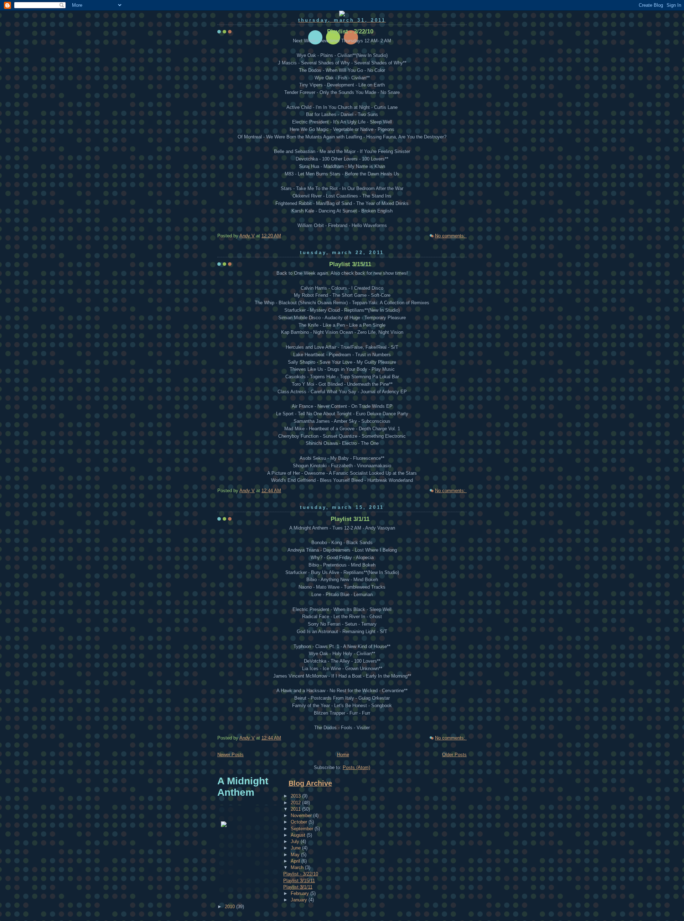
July (296, 841)
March (298, 867)
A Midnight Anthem (242, 786)
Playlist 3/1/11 (350, 519)
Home (343, 754)
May (296, 854)
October (300, 822)
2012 (296, 802)
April (296, 861)
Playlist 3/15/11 (350, 264)
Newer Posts (230, 754)
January (300, 899)
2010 (230, 906)
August (299, 835)
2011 (296, 809)
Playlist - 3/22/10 (350, 31)
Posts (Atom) (356, 767)
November (302, 815)
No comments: (451, 235)
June (296, 848)
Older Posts (454, 754)
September (303, 828)
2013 (296, 796)
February (300, 893)
